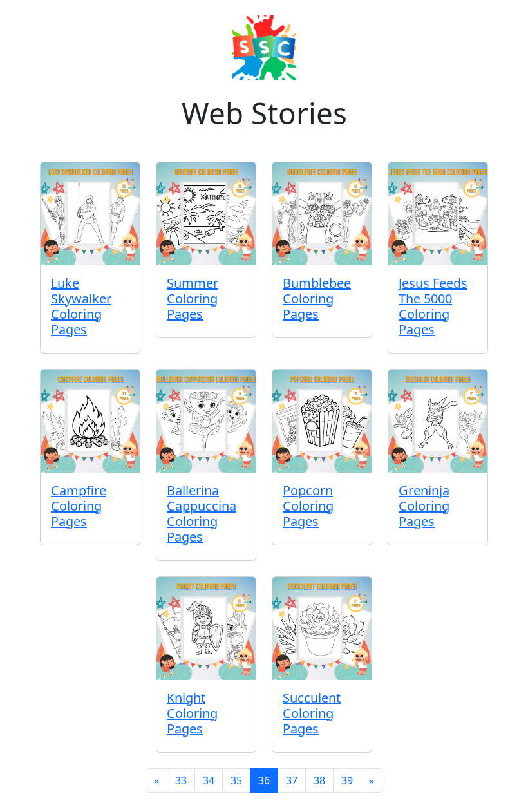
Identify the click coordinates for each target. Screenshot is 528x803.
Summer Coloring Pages (192, 298)
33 (181, 780)
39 (347, 780)
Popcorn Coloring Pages (308, 506)
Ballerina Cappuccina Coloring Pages (201, 513)
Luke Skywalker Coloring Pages (81, 306)
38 (319, 780)
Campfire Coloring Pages (78, 506)
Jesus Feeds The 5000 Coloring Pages (433, 306)
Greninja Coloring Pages (424, 506)
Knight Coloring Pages (192, 713)
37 (291, 780)
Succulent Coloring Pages (312, 713)
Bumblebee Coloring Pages (317, 298)
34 (208, 780)
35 (236, 780)
